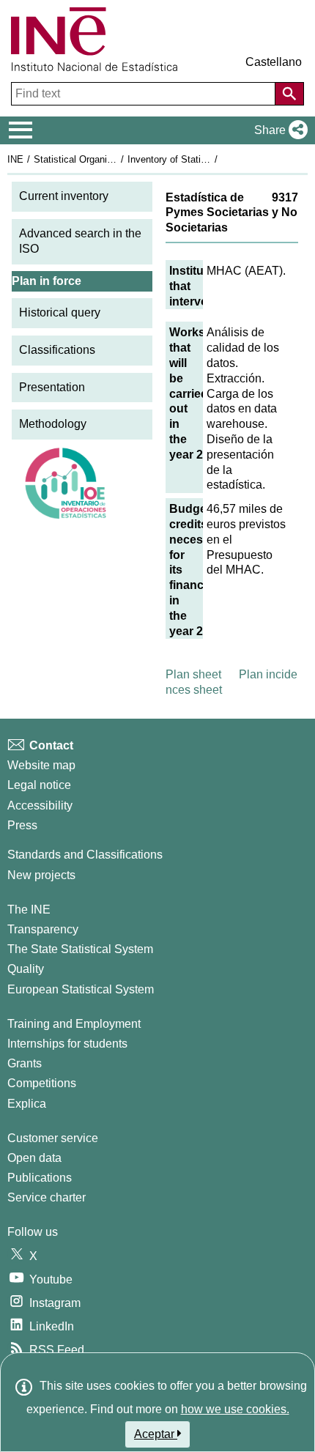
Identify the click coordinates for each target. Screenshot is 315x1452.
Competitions (41, 1083)
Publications (39, 1177)
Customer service (52, 1138)
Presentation (52, 387)
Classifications (57, 350)
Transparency (42, 929)
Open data (34, 1158)
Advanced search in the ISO (80, 241)
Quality (25, 969)
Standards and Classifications (85, 854)
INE (15, 159)
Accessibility (40, 805)
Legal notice (39, 785)
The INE (29, 909)
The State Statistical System (80, 949)
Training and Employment (74, 1024)
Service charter (46, 1197)
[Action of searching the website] (289, 93)
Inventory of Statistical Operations (200, 159)
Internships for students (67, 1043)
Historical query (59, 312)
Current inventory (63, 196)
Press (22, 825)
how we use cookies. (235, 1409)
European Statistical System (80, 989)
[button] (278, 130)
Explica (26, 1103)
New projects (41, 875)
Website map (41, 765)
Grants (24, 1063)
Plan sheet (193, 674)
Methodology (52, 424)
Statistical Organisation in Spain (102, 159)
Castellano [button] (273, 62)
